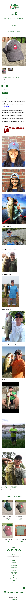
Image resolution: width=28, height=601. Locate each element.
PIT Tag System (11, 18)
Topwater (14, 562)
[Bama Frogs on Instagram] (16, 550)
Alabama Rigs (14, 573)
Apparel (7, 22)
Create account (18, 1)
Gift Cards (14, 22)
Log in (24, 1)
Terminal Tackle (14, 578)
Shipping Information (14, 582)
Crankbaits (14, 570)
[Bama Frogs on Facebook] (12, 550)
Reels (14, 575)
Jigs (14, 569)
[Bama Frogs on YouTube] (19, 550)
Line (14, 577)
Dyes (14, 580)
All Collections (10, 31)
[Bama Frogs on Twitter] (8, 550)
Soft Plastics (14, 572)
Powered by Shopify (14, 599)
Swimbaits (14, 564)
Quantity (4, 82)
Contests (21, 22)
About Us (14, 25)
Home (4, 18)
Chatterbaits (14, 567)
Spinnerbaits (14, 565)
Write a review (13, 489)
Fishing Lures (20, 18)
